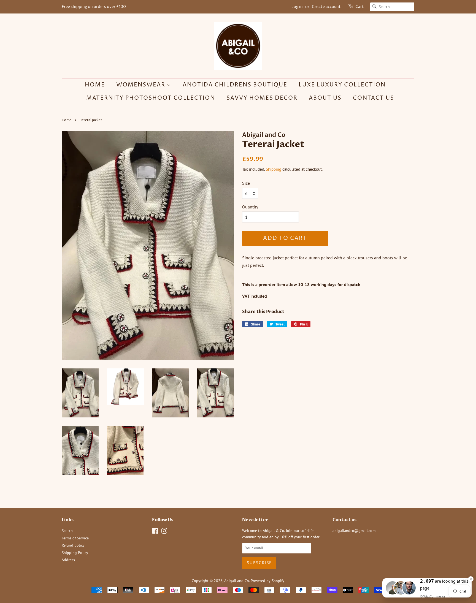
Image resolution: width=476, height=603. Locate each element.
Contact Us (373, 98)
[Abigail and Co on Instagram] (164, 531)
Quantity (250, 207)
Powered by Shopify (267, 580)
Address (68, 559)
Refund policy (73, 545)
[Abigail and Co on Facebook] (155, 531)
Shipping (273, 169)
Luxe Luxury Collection (342, 85)
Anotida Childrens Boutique (235, 85)
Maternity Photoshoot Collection (150, 98)
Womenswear (141, 85)
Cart (359, 6)
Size (246, 183)
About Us (325, 98)
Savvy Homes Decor (262, 98)
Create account (326, 6)
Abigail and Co (236, 580)
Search (67, 530)
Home (95, 85)
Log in (297, 6)
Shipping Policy (75, 552)
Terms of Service (75, 538)
